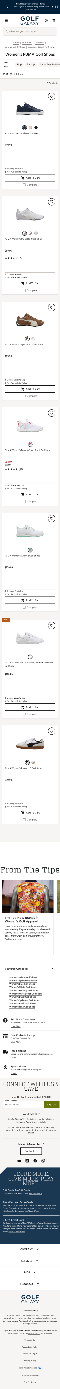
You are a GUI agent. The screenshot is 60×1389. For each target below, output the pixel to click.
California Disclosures (30, 1375)
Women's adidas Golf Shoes (23, 977)
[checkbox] (30, 185)
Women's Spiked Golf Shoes (23, 980)
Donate (14, 1073)
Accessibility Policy (30, 1347)
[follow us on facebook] (35, 1161)
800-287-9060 (34, 1333)
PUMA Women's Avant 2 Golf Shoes (22, 556)
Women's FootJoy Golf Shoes (23, 990)
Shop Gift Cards (35, 1193)
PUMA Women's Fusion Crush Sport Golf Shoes (28, 450)
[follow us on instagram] (43, 1161)
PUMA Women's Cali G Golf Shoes (21, 133)
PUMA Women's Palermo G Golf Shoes (23, 768)
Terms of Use (30, 1340)
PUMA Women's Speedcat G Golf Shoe (24, 344)
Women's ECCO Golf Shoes (22, 997)
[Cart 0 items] (53, 20)
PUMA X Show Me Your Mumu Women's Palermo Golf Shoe (29, 664)
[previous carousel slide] (7, 6)
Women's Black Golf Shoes (22, 1003)
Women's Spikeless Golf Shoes (24, 1000)
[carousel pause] (56, 6)
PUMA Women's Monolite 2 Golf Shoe (23, 239)
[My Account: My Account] (46, 20)
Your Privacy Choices (28, 1368)
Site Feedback (30, 1382)
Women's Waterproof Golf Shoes (25, 994)
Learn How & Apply (16, 1231)
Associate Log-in (30, 1353)
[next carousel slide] (52, 6)
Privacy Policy (30, 1360)
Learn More (15, 1026)
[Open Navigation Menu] (6, 20)
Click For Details (39, 1122)
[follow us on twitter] (27, 1161)
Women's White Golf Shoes (22, 987)
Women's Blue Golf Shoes (22, 984)
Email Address (11, 1101)
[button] (19, 64)
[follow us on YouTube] (19, 1161)
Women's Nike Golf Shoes (22, 1007)
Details (13, 1057)
